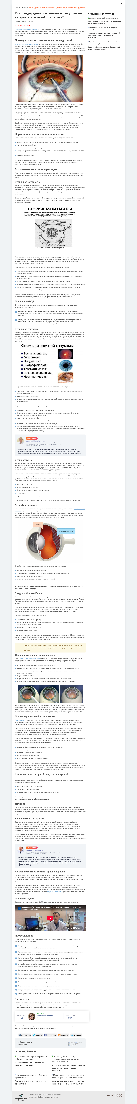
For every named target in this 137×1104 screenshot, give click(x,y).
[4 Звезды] (79, 1044)
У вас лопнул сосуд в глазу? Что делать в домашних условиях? (104, 22)
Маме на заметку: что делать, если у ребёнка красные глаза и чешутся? (68, 1082)
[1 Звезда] (71, 1042)
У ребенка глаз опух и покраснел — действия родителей (30, 1064)
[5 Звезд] (71, 1045)
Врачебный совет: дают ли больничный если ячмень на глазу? (104, 48)
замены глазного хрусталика (30, 659)
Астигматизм (19, 720)
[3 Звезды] (71, 1044)
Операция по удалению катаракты (27, 29)
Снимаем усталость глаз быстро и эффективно (30, 1082)
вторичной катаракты (54, 892)
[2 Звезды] (78, 1042)
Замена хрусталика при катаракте (26, 44)
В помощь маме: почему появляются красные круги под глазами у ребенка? (68, 1068)
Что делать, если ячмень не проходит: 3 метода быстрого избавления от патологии (104, 35)
